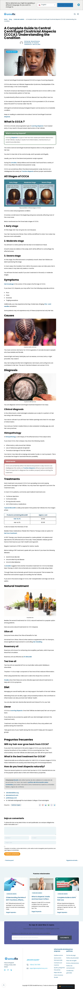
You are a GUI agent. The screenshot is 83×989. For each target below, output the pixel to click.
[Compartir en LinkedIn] (45, 805)
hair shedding (37, 642)
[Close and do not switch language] (77, 4)
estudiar (14, 163)
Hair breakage (9, 284)
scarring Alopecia (37, 126)
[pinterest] (8, 970)
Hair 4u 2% (17, 519)
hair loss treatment (10, 533)
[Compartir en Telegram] (54, 805)
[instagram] (4, 970)
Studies (6, 680)
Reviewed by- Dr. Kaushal (31, 42)
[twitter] (11, 970)
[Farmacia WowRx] (9, 13)
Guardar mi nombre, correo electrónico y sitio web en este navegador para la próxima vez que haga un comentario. (30, 849)
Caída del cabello (19, 19)
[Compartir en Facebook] (40, 805)
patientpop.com (11, 798)
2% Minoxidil (28, 657)
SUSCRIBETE (64, 937)
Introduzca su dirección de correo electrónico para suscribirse (31, 933)
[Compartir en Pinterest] (43, 805)
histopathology (11, 437)
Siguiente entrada (71, 860)
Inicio (5, 19)
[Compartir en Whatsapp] (48, 805)
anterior (7, 896)
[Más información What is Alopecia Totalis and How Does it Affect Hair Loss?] (41, 884)
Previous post (9, 860)
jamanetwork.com (12, 795)
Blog (10, 19)
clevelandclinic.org (12, 793)
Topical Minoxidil (9, 508)
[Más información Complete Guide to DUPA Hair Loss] (67, 884)
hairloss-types (16, 805)
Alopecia (7, 117)
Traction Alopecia (27, 171)
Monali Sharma (35, 41)
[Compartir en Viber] (51, 805)
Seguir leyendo (11, 912)
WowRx (16, 780)
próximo (76, 896)
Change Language (65, 5)
